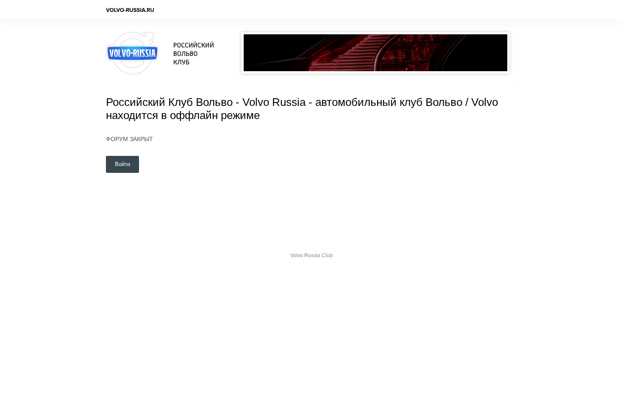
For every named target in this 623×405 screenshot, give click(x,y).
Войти (122, 164)
